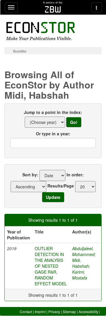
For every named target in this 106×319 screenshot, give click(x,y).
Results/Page (60, 186)
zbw (52, 9)
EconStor (19, 51)
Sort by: (30, 175)
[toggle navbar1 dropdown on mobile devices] (11, 7)
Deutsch (93, 316)
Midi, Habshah (80, 263)
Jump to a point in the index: (53, 112)
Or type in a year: (53, 134)
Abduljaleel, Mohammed (83, 251)
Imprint (40, 311)
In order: (75, 175)
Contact (26, 311)
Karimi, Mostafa (79, 275)
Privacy (54, 311)
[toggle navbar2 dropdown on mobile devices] (96, 7)
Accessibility (88, 311)
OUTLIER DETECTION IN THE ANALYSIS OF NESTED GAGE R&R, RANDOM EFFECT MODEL (51, 265)
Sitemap (69, 311)
